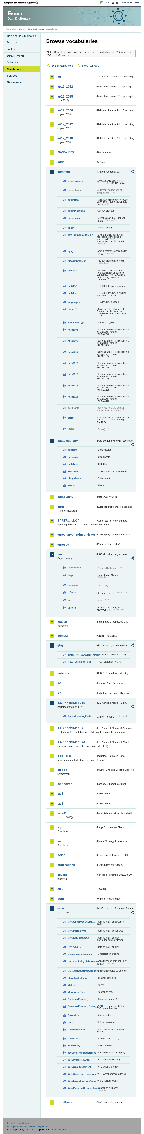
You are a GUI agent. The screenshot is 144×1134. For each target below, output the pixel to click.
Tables (11, 48)
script (71, 417)
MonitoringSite (76, 992)
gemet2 (62, 635)
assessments (75, 181)
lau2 (60, 803)
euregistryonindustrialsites (76, 534)
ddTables (73, 464)
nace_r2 (72, 309)
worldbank (64, 1102)
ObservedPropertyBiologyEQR (82, 1006)
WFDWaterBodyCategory (82, 1074)
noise (61, 855)
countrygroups (76, 211)
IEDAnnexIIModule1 (71, 702)
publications (66, 864)
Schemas (12, 62)
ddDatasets (74, 457)
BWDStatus (74, 947)
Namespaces (14, 82)
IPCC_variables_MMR (80, 662)
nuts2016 (73, 374)
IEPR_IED (64, 756)
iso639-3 (72, 286)
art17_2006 (65, 110)
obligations (74, 478)
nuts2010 (73, 352)
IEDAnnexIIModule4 (71, 742)
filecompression (77, 260)
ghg (60, 645)
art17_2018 (65, 138)
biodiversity (65, 152)
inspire (62, 769)
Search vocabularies (62, 66)
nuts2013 (73, 363)
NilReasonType (76, 322)
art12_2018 (65, 96)
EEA (22, 3)
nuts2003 (73, 329)
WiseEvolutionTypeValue (82, 1081)
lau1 (60, 793)
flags (70, 575)
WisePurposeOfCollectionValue (82, 1088)
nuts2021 (73, 385)
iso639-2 (72, 270)
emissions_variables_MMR (82, 654)
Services (12, 75)
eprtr (60, 506)
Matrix (71, 985)
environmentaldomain (80, 235)
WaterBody (74, 1045)
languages (74, 302)
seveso (62, 874)
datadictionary (67, 440)
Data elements (15, 55)
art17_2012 (65, 124)
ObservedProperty (78, 999)
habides (63, 673)
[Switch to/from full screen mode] (118, 3)
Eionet (22, 29)
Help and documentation (21, 35)
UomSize (73, 1038)
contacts (72, 450)
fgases (62, 621)
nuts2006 (73, 341)
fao (59, 554)
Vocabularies (15, 69)
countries (73, 199)
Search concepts (90, 66)
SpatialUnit (74, 1015)
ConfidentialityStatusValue (82, 961)
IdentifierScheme (77, 978)
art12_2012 (65, 86)
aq (59, 76)
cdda (60, 162)
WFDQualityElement (79, 1067)
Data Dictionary (35, 29)
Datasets (12, 42)
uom (60, 898)
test (60, 888)
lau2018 (62, 813)
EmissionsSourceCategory (82, 970)
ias (59, 683)
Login (107, 2)
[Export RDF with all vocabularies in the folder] (132, 172)
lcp (59, 827)
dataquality (65, 496)
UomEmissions (77, 1029)
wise (60, 908)
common (63, 171)
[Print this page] (113, 3)
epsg (70, 251)
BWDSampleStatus (78, 937)
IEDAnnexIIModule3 (71, 728)
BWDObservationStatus (81, 922)
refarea (72, 592)
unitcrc (72, 607)
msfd (60, 841)
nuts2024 (73, 396)
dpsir (71, 227)
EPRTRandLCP (68, 520)
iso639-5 (72, 293)
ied (59, 693)
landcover (64, 783)
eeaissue (73, 471)
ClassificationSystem (80, 954)
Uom (70, 1022)
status (71, 485)
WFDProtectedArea (78, 1059)
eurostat (63, 544)
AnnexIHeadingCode (79, 716)
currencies (74, 218)
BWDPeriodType (77, 931)
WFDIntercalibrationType (82, 1052)
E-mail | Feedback (18, 1122)
